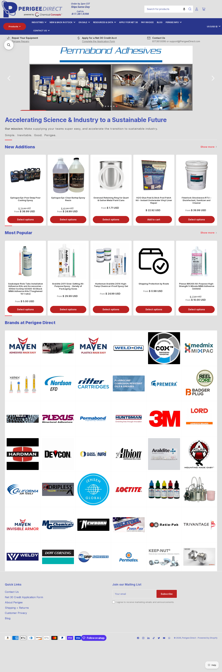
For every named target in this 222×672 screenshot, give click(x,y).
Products (13, 26)
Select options (25, 219)
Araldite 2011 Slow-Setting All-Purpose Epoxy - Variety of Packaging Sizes (68, 286)
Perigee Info (172, 22)
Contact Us (40, 30)
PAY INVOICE (147, 22)
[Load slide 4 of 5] (113, 106)
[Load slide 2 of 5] (108, 106)
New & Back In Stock (61, 22)
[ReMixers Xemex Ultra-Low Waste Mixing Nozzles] (23, 384)
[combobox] (168, 9)
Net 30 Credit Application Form (24, 597)
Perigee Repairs (20, 41)
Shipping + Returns (17, 607)
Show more (208, 146)
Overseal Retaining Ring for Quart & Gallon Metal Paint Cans (111, 199)
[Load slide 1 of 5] (105, 106)
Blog (159, 22)
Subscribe (167, 593)
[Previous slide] (9, 78)
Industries (38, 22)
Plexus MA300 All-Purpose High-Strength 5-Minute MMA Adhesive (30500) (196, 286)
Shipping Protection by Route (154, 283)
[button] (184, 9)
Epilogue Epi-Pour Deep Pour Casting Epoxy (25, 199)
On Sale (82, 22)
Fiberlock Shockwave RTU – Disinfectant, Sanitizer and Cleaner (196, 200)
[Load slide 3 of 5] (111, 106)
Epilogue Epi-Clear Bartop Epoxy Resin (68, 199)
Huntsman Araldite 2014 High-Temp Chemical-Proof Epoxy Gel (111, 285)
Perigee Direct (189, 638)
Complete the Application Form (98, 41)
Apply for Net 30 (128, 22)
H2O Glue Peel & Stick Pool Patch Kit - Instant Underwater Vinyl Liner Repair (154, 200)
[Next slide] (212, 78)
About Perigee (14, 602)
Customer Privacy (16, 613)
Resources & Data (103, 22)
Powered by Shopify (207, 638)
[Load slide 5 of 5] (116, 106)
